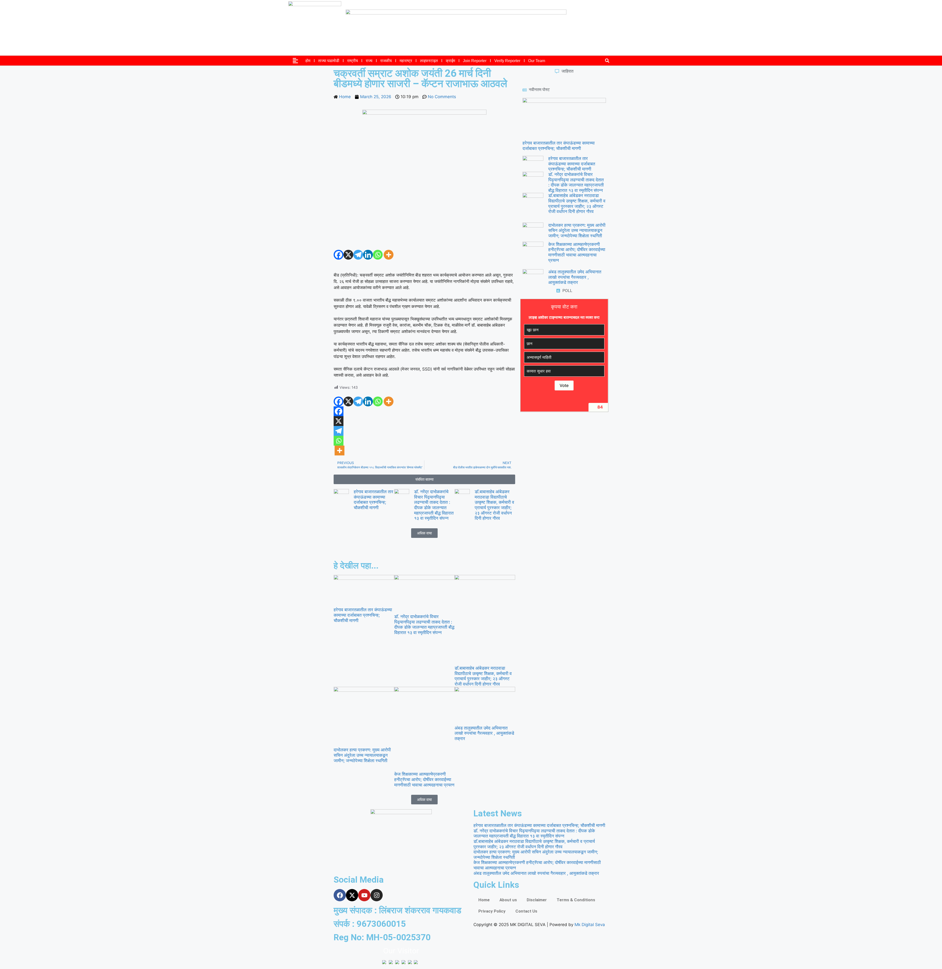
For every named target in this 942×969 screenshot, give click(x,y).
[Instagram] (376, 895)
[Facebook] (338, 255)
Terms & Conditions (576, 899)
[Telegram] (358, 255)
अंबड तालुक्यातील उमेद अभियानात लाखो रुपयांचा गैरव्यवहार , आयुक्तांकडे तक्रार (574, 277)
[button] (607, 60)
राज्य (369, 61)
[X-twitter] (352, 895)
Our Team (536, 61)
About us (508, 899)
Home (484, 899)
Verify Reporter (507, 61)
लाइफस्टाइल (429, 61)
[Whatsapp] (378, 255)
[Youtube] (364, 895)
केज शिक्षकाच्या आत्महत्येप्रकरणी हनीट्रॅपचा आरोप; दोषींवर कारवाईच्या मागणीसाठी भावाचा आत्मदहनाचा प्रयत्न (576, 252)
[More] (388, 255)
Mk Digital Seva (590, 924)
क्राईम (450, 61)
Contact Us (526, 911)
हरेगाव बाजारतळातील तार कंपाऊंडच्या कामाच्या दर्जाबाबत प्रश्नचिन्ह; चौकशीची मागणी (373, 499)
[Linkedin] (368, 255)
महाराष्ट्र (406, 61)
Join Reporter (474, 61)
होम (307, 61)
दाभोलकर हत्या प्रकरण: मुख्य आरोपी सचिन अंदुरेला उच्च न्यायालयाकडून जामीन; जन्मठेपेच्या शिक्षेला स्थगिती (576, 230)
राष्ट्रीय (352, 61)
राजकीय (386, 61)
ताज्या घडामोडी (328, 61)
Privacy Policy (492, 911)
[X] (348, 255)
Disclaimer (537, 899)
